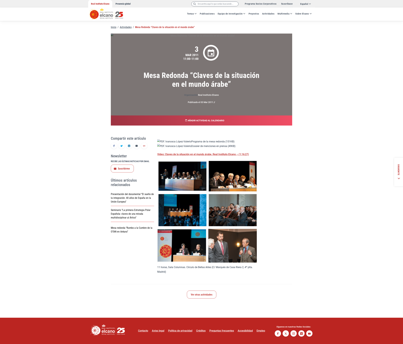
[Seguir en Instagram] (293, 333)
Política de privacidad (180, 330)
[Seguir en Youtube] (309, 333)
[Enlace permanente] (144, 146)
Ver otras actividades (201, 294)
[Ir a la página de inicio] (109, 12)
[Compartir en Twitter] (121, 146)
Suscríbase (287, 4)
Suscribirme (124, 168)
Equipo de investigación (230, 13)
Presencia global (123, 4)
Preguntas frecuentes (221, 330)
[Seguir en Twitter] (286, 333)
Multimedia (283, 13)
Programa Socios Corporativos (260, 4)
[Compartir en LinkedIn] (129, 146)
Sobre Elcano (302, 13)
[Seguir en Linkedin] (301, 333)
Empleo (261, 330)
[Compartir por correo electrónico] (136, 146)
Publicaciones (207, 13)
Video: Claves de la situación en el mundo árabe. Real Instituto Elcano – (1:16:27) (203, 154)
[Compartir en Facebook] (114, 146)
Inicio (113, 27)
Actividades (268, 13)
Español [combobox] (304, 4)
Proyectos (254, 13)
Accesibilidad (245, 330)
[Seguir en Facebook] (278, 333)
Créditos (201, 330)
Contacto (143, 330)
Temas (190, 13)
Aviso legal (158, 330)
